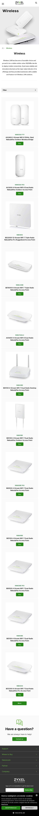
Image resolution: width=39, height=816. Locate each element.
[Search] (36, 3)
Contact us (19, 739)
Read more (4, 804)
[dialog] (19, 804)
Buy (19, 143)
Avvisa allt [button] (29, 807)
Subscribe (28, 790)
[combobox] (37, 795)
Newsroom (6, 760)
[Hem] (3, 48)
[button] (19, 813)
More (19, 703)
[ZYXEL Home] (19, 3)
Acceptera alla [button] (10, 807)
